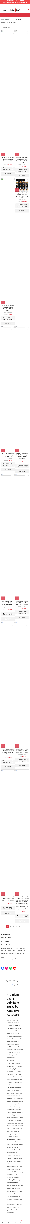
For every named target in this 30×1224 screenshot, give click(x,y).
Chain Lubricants (8, 162)
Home (2, 19)
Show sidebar (7, 27)
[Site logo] (15, 10)
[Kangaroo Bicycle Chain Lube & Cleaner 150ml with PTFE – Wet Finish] (22, 537)
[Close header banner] (28, 2)
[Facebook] (2, 968)
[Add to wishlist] (12, 32)
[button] (3, 154)
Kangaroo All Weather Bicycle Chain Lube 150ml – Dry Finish (8, 159)
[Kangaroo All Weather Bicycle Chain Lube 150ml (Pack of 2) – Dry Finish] (22, 93)
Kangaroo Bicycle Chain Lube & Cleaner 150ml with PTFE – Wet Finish (22, 603)
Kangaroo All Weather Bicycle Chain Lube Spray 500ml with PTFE (8, 455)
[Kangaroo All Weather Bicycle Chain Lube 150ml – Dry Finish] (8, 93)
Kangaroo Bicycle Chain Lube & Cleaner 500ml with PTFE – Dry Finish (22, 750)
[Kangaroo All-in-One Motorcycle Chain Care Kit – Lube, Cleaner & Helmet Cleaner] (8, 537)
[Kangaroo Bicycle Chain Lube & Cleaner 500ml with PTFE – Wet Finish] (8, 833)
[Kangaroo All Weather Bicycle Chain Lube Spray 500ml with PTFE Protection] (22, 389)
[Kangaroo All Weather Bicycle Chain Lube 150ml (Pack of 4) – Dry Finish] (8, 241)
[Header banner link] (12, 2)
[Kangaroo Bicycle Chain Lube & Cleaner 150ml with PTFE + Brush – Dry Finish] (8, 685)
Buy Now (8, 174)
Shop (7, 19)
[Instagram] (6, 968)
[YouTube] (14, 968)
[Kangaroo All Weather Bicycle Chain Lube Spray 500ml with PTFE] (8, 389)
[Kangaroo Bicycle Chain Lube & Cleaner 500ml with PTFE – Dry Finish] (22, 685)
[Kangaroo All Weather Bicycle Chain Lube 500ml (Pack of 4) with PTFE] (22, 185)
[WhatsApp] (10, 968)
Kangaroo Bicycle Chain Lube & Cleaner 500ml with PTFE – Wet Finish (8, 898)
